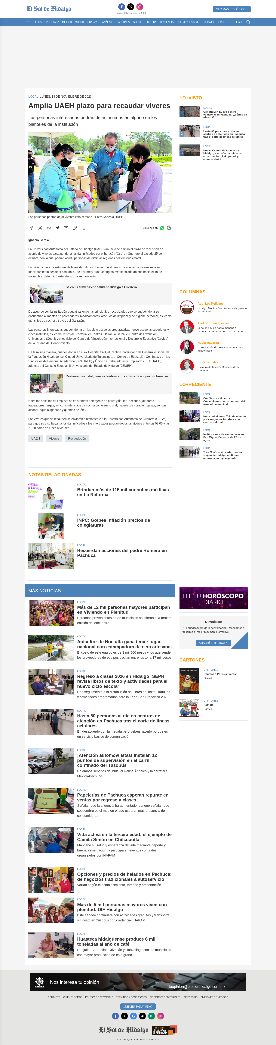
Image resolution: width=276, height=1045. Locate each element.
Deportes (223, 22)
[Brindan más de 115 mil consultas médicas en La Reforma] (51, 495)
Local (39, 22)
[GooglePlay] (151, 1016)
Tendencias (167, 22)
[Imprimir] (84, 228)
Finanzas (93, 22)
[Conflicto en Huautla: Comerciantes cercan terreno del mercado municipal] (189, 399)
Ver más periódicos (231, 9)
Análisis (107, 22)
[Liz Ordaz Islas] (187, 366)
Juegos (238, 22)
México (67, 22)
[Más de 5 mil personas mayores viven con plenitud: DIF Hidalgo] (51, 913)
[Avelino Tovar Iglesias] (187, 326)
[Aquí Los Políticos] (187, 307)
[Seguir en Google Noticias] (169, 228)
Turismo (208, 22)
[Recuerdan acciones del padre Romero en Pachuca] (51, 556)
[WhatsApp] (49, 228)
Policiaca (52, 22)
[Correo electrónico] (66, 228)
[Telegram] (57, 228)
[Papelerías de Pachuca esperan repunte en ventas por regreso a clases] (51, 805)
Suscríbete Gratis (213, 643)
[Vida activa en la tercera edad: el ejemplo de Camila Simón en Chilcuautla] (51, 845)
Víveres (54, 438)
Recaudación (77, 438)
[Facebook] (121, 6)
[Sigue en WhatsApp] (162, 228)
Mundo (79, 22)
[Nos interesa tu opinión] (138, 982)
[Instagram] (139, 6)
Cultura (151, 22)
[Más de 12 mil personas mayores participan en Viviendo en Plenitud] (51, 615)
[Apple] (142, 1016)
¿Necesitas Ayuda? (137, 1006)
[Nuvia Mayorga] (187, 346)
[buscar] (248, 22)
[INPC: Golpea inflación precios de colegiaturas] (51, 526)
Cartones (123, 22)
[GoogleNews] (133, 1016)
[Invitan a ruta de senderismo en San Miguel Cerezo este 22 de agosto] (189, 435)
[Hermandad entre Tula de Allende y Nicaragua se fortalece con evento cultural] (189, 417)
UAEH (35, 438)
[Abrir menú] (28, 22)
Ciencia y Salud (188, 22)
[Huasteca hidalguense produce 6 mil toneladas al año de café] (51, 947)
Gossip (138, 22)
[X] (130, 6)
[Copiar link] (75, 228)
